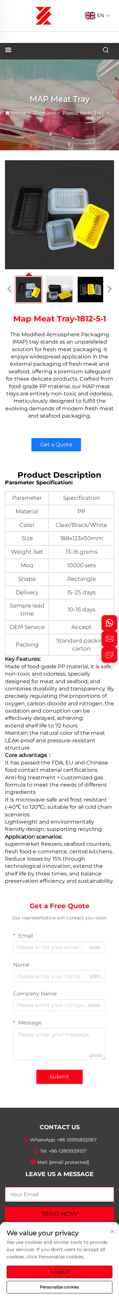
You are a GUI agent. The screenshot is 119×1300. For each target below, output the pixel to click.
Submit (59, 1076)
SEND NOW (59, 1214)
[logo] (44, 15)
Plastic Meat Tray (83, 113)
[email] (109, 639)
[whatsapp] (109, 623)
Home (18, 113)
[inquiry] (109, 655)
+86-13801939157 (67, 1151)
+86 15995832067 (77, 1140)
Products (44, 113)
